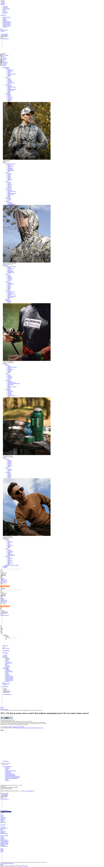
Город (1, 851)
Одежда (2, 815)
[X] (6, 718)
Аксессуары (2, 818)
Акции (1, 821)
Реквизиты (5, 26)
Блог (4, 10)
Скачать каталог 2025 (6, 811)
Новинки (2, 819)
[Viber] (8, 718)
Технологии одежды (7, 22)
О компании (5, 6)
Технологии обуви (6, 23)
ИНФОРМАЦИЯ (4, 833)
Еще (9, 76)
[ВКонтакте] (1, 718)
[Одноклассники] (3, 718)
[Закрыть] (1, 633)
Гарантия (5, 20)
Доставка (5, 19)
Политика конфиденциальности (7, 863)
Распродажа (2, 820)
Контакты (5, 13)
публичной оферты (29, 790)
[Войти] (1, 627)
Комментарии (6, 761)
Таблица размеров (6, 17)
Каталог (2, 812)
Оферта (2, 864)
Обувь (1, 816)
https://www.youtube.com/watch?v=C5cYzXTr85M (14, 726)
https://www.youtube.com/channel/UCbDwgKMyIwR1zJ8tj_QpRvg (30, 727)
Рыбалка (2, 849)
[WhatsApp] (10, 718)
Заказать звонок (4, 36)
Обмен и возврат (6, 21)
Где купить (5, 7)
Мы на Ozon (5, 11)
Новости (4, 9)
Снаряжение (3, 817)
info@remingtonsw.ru (4, 38)
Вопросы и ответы (7, 25)
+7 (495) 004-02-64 (4, 34)
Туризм (1, 850)
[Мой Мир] (5, 718)
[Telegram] (12, 718)
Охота (1, 848)
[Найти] (5, 575)
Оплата (4, 18)
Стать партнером (6, 8)
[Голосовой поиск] (2, 575)
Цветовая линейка (6, 24)
